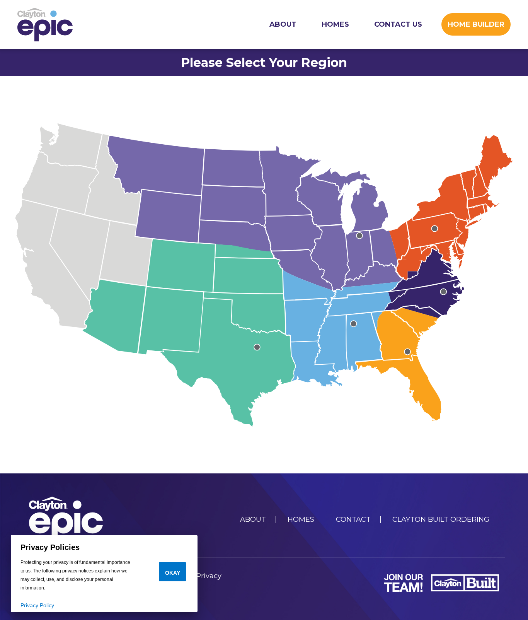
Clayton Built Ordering (440, 519)
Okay (172, 573)
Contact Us (398, 24)
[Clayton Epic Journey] (45, 24)
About (282, 24)
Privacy (208, 576)
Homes (335, 24)
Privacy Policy (37, 605)
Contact (353, 519)
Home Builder (476, 24)
